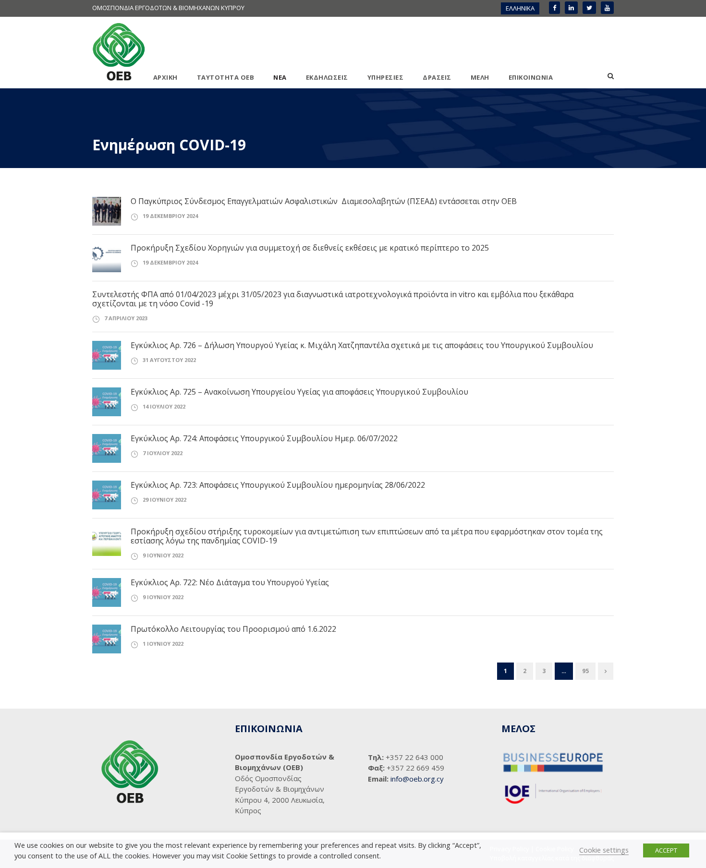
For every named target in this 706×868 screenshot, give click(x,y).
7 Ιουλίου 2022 (163, 453)
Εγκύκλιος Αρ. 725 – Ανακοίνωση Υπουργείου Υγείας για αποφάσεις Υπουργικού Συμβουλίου (299, 391)
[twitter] (589, 7)
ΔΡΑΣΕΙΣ (437, 77)
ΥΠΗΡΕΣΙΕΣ (385, 77)
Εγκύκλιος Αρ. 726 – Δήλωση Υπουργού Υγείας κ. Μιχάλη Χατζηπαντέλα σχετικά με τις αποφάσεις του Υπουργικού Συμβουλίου (362, 345)
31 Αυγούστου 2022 (169, 359)
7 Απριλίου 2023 (125, 318)
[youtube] (607, 7)
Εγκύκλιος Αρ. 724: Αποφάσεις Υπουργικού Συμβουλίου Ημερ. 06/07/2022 (264, 438)
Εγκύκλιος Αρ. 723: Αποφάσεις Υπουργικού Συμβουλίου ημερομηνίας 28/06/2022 (278, 485)
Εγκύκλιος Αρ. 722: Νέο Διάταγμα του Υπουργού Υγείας (230, 582)
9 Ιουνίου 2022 (163, 555)
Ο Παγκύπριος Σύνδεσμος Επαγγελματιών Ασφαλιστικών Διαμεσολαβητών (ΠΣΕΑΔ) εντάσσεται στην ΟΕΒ (324, 201)
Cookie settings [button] (604, 850)
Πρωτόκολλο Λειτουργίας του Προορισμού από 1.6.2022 (233, 629)
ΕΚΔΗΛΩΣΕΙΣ (327, 77)
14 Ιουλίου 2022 (164, 406)
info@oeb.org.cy (417, 779)
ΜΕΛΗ (480, 77)
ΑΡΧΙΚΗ (165, 77)
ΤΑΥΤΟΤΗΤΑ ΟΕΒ (226, 77)
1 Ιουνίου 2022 (163, 643)
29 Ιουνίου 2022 (164, 499)
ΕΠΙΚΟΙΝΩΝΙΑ (531, 77)
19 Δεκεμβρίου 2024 (170, 215)
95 (585, 671)
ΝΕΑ (280, 77)
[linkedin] (571, 7)
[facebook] (554, 7)
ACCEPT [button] (666, 850)
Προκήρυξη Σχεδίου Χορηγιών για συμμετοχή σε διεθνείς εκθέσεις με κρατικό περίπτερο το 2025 (310, 247)
